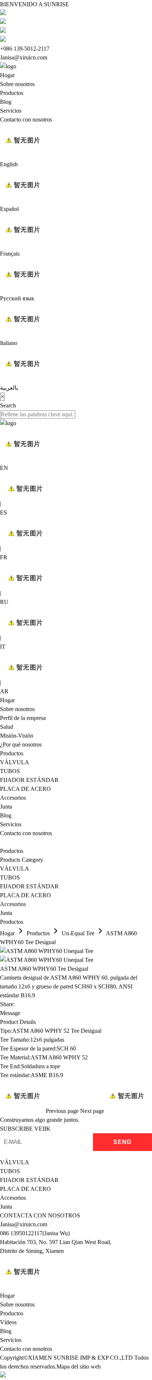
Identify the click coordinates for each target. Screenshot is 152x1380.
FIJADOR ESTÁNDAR (29, 780)
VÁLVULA (14, 762)
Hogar (7, 75)
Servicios (10, 110)
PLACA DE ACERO (25, 789)
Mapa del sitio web (78, 1366)
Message (10, 1013)
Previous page (62, 1111)
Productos (11, 93)
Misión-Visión (16, 735)
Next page (92, 1111)
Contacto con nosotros (26, 119)
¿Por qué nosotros (21, 744)
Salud (6, 727)
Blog (5, 102)
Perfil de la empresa (23, 718)
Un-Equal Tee (78, 933)
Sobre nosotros (17, 84)
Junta (6, 806)
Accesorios (13, 798)
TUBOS (10, 771)
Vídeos (8, 1322)
